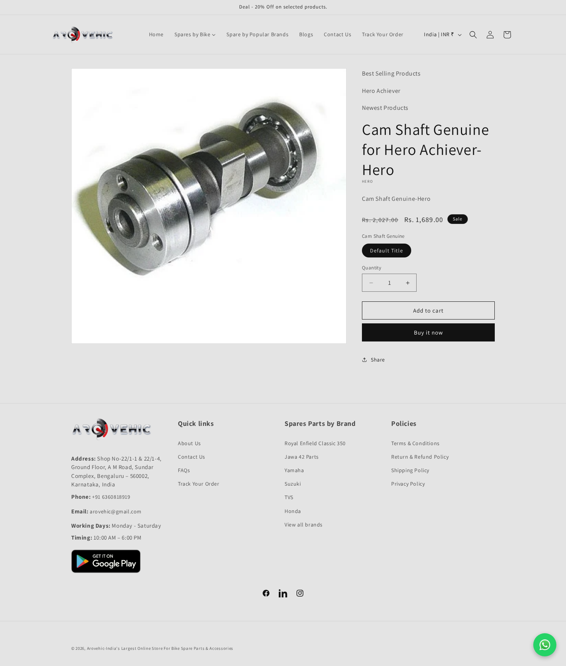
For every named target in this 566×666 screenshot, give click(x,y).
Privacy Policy (408, 483)
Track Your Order (198, 483)
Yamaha (294, 470)
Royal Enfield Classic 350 (315, 443)
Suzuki (293, 483)
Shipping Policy (410, 470)
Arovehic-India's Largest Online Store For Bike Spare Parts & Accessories (160, 648)
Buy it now (428, 332)
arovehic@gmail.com (116, 511)
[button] (473, 34)
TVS (289, 497)
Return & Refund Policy (420, 456)
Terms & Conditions (415, 443)
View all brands (304, 524)
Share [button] (378, 359)
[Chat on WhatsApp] (544, 644)
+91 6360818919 (111, 496)
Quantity (371, 267)
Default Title (386, 250)
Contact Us (191, 456)
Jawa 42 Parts (302, 456)
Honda (293, 511)
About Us (189, 443)
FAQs (184, 470)
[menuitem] (156, 34)
